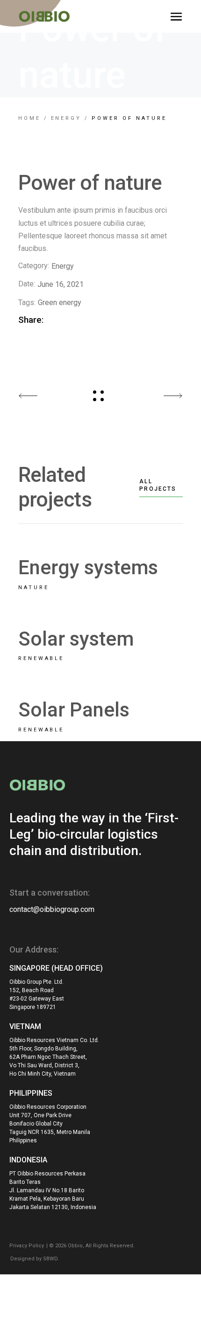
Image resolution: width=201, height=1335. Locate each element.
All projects (157, 485)
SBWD (50, 1259)
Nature (33, 587)
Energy (62, 266)
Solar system (76, 638)
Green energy (59, 302)
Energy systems (88, 567)
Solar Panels (73, 709)
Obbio (75, 1246)
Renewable (41, 658)
